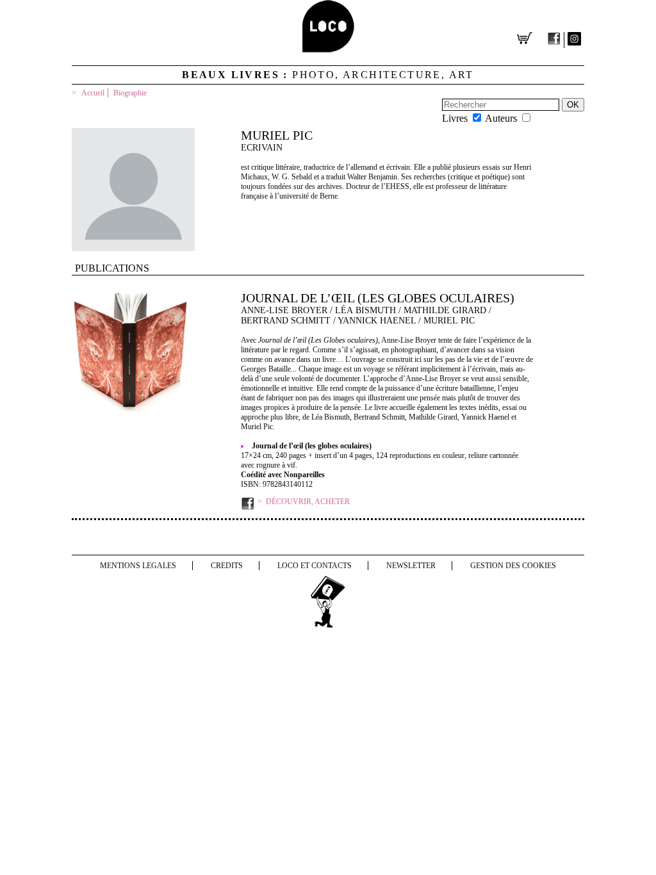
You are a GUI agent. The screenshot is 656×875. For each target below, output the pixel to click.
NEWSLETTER (411, 565)
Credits (227, 565)
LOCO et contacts (314, 565)
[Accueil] (328, 49)
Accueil (92, 92)
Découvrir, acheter (308, 501)
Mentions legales (138, 565)
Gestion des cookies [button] (513, 565)
